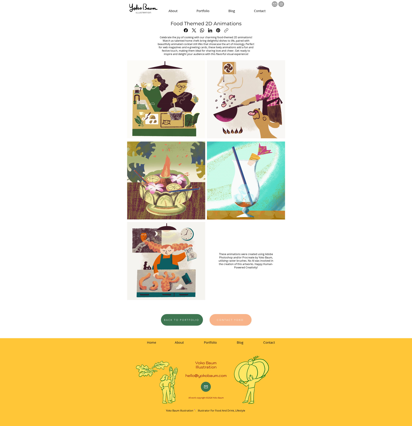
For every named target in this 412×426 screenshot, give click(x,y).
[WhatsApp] (202, 30)
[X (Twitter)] (194, 30)
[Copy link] (226, 30)
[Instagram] (281, 4)
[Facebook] (186, 30)
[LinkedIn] (210, 30)
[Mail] (274, 4)
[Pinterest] (218, 30)
